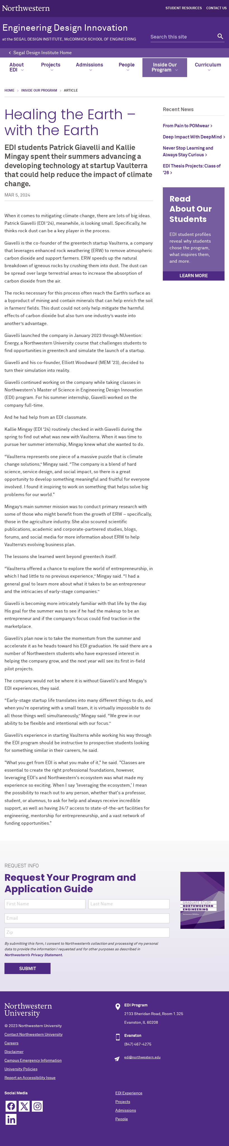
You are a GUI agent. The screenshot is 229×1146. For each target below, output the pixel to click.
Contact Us (216, 8)
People (127, 65)
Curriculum (208, 65)
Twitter (24, 1106)
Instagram (37, 1106)
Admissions (89, 65)
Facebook (11, 1106)
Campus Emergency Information (33, 1061)
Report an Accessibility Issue (30, 1078)
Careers (11, 1043)
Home (9, 90)
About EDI (16, 68)
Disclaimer (13, 1052)
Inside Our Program (164, 68)
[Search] (220, 37)
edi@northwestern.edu (142, 1057)
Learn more (194, 276)
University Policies (20, 1069)
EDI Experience (128, 1093)
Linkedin (11, 1119)
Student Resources (184, 8)
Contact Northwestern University (33, 1035)
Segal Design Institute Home (42, 53)
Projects (50, 65)
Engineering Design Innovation (69, 32)
